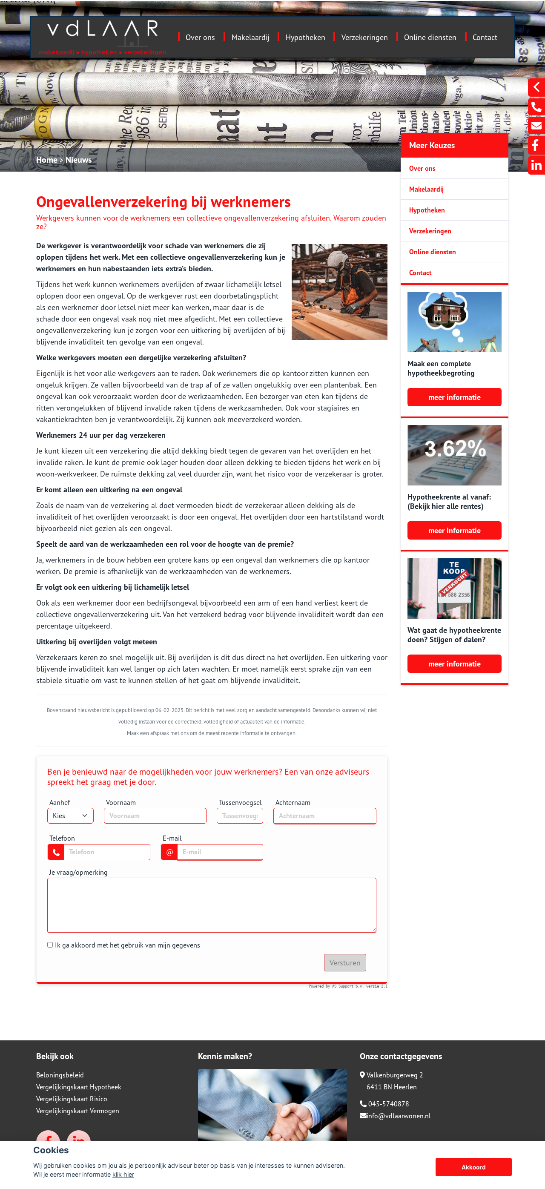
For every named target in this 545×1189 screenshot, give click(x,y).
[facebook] (536, 145)
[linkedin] (536, 165)
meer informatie (454, 397)
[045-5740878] (536, 106)
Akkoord (474, 1167)
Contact (485, 37)
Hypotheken (305, 37)
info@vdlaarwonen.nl (399, 1115)
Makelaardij (251, 37)
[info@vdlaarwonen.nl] (536, 125)
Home (46, 159)
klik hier (123, 1174)
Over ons (200, 37)
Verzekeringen (364, 37)
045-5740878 (388, 1104)
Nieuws (79, 159)
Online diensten (430, 37)
